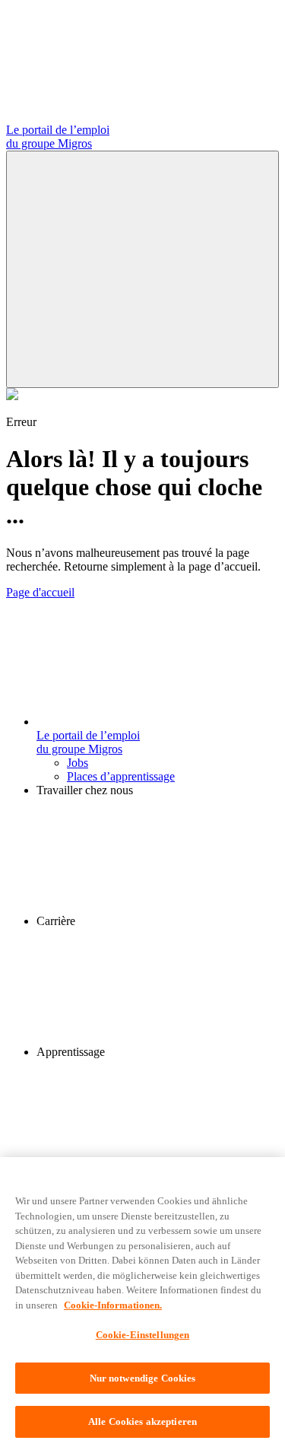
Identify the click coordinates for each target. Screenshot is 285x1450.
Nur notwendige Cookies (143, 1378)
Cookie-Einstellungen (143, 1334)
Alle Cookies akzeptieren (142, 1421)
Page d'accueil (40, 592)
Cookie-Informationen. (113, 1305)
